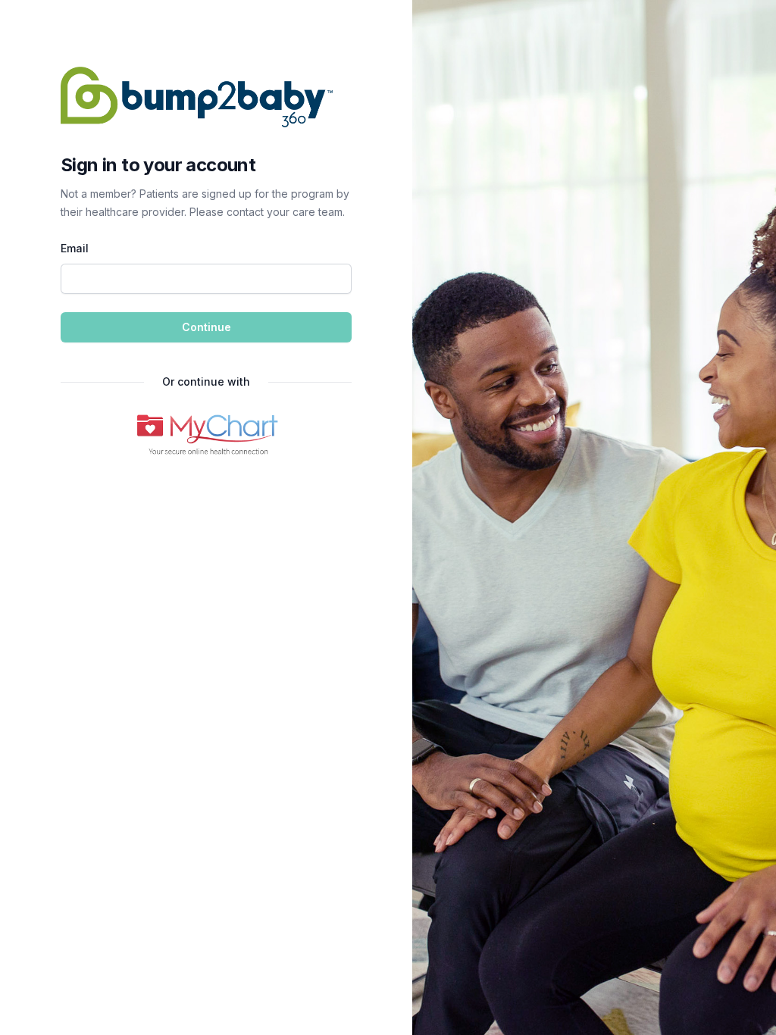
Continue (206, 327)
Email (75, 248)
